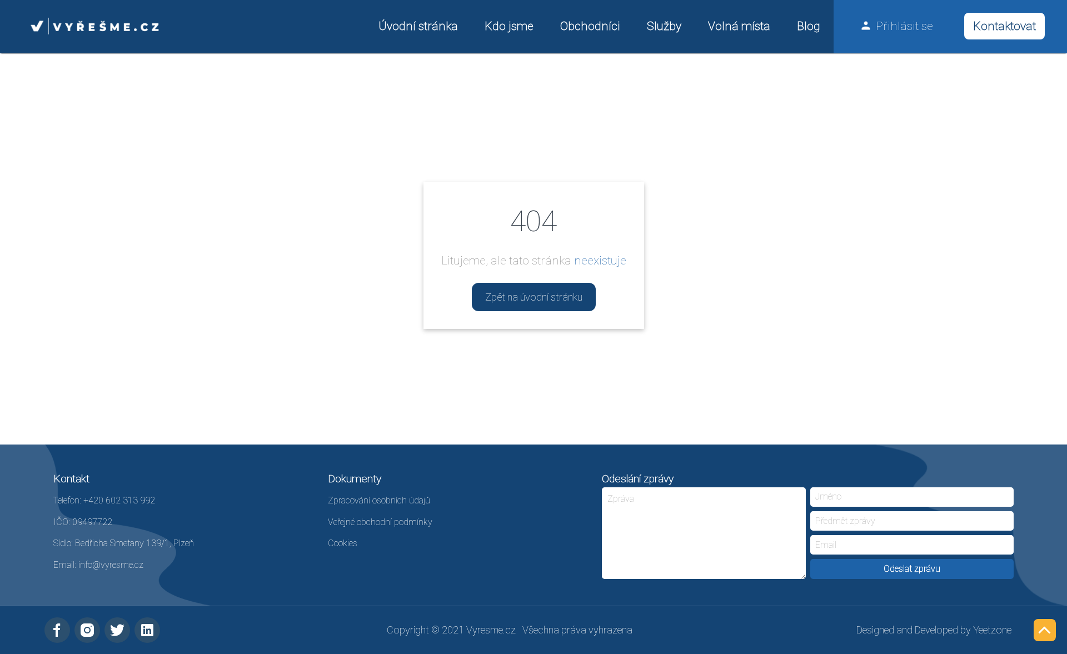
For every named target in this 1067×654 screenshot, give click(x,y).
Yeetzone (992, 630)
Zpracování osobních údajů (379, 500)
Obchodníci (590, 26)
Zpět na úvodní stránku (533, 297)
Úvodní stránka (418, 26)
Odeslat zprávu (912, 568)
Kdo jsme (509, 26)
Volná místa (739, 26)
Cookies (342, 543)
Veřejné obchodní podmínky (380, 522)
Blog (808, 26)
